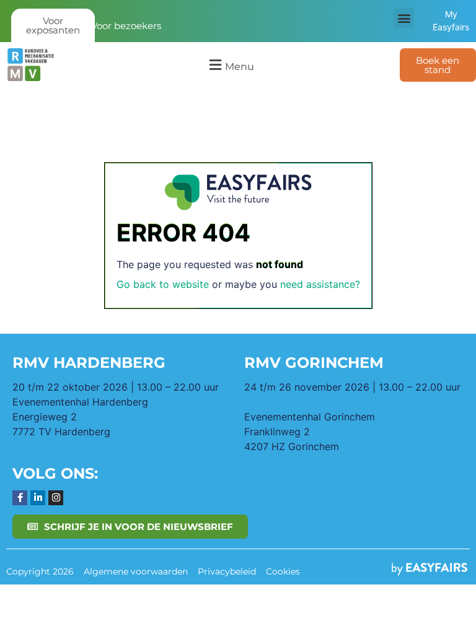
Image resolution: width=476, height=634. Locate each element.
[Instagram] (55, 497)
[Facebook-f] (19, 497)
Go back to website (163, 284)
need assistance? (320, 284)
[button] (404, 18)
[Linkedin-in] (37, 497)
